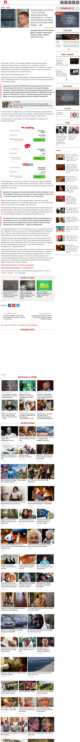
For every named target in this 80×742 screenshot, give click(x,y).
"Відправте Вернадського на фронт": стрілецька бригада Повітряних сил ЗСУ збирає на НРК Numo (61, 75)
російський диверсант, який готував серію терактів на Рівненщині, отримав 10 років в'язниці (14, 317)
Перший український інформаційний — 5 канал (5, 2)
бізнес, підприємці (32, 325)
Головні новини (6, 271)
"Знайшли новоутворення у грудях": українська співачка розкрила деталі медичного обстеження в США (71, 199)
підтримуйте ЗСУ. (28, 268)
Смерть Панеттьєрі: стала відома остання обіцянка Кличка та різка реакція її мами (72, 238)
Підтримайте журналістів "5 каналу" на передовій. (17, 265)
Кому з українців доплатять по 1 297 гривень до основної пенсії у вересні (72, 179)
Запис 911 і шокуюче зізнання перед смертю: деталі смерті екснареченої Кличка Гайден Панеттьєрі (72, 157)
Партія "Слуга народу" (10, 325)
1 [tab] (61, 27)
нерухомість (22, 325)
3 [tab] (68, 49)
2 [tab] (73, 27)
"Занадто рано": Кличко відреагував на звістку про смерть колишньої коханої (72, 229)
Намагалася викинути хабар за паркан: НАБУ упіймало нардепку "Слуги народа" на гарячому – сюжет (27, 295)
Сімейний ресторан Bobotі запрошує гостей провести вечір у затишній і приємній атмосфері (42, 317)
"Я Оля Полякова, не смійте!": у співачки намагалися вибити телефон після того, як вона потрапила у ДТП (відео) (72, 168)
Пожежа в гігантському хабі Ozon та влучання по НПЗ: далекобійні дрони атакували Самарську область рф (67, 42)
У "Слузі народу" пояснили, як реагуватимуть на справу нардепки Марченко (9, 396)
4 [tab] (71, 49)
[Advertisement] (27, 151)
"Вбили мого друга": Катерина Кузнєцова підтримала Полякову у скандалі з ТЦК (72, 219)
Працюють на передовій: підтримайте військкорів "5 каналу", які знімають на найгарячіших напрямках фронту (62, 65)
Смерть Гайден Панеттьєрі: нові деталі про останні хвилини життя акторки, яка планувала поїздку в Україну (72, 248)
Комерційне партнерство (59, 113)
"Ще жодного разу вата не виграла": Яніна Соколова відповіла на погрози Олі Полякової (72, 210)
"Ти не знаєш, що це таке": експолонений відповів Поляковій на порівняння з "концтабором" (72, 189)
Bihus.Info (25, 74)
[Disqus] (27, 353)
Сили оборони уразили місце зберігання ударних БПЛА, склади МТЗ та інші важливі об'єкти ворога (68, 46)
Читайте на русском (49, 27)
